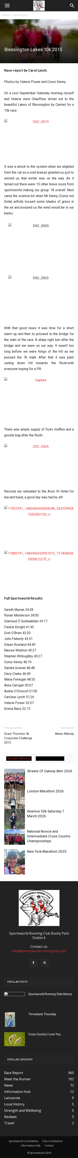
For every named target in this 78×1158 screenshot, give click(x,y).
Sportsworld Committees (23, 1141)
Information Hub (31, 1145)
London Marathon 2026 (45, 791)
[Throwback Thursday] (9, 1019)
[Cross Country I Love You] (14, 1039)
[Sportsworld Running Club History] (14, 995)
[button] (72, 5)
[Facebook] (33, 963)
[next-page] (13, 871)
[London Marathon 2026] (14, 803)
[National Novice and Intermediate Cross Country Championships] (14, 837)
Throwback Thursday (42, 1014)
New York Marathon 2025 (47, 851)
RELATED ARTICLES (19, 758)
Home (5, 15)
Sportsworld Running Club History (50, 994)
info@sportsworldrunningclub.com (39, 951)
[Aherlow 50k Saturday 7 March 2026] (14, 823)
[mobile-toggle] (7, 5)
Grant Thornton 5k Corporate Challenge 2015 (18, 738)
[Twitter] (45, 963)
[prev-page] (6, 871)
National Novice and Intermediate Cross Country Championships (49, 836)
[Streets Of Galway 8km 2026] (14, 779)
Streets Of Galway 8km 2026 (49, 771)
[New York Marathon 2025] (14, 863)
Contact (49, 1145)
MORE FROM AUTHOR (50, 758)
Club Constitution (52, 1141)
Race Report (20, 15)
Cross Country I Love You (44, 1034)
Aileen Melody (64, 734)
